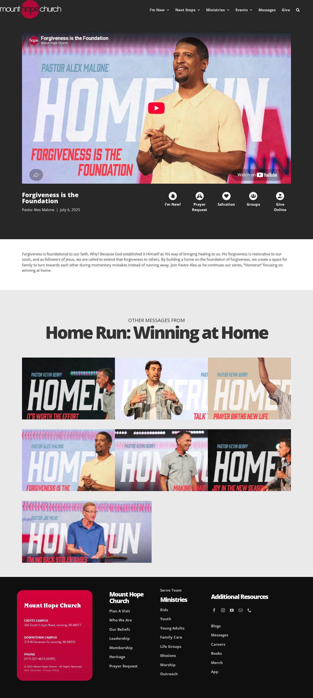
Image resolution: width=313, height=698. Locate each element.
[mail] (241, 610)
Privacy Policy (51, 670)
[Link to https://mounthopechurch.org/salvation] (226, 196)
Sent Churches (32, 670)
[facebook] (214, 610)
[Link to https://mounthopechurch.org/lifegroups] (253, 196)
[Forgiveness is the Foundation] (87, 431)
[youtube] (232, 610)
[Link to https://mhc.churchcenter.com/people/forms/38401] (172, 196)
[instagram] (223, 610)
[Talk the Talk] (180, 360)
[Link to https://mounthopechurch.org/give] (280, 196)
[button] (298, 10)
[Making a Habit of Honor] (180, 431)
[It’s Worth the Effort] (87, 360)
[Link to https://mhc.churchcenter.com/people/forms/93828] (199, 196)
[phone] (249, 610)
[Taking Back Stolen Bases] (87, 503)
